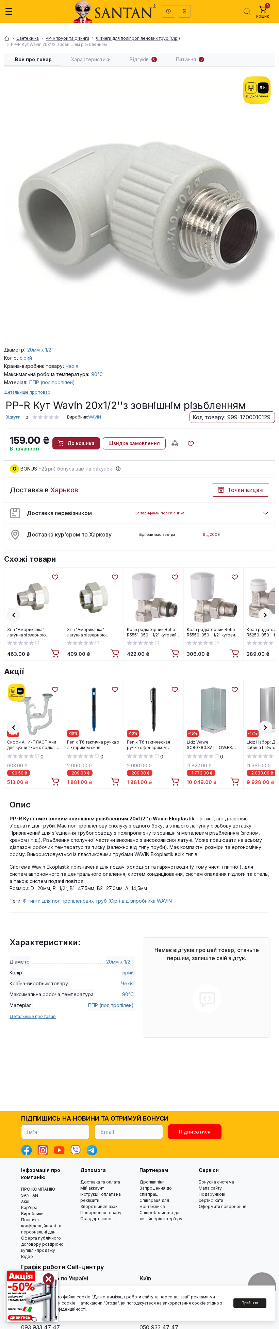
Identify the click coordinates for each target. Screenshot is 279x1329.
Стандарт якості (96, 1218)
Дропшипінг (152, 1182)
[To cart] (56, 654)
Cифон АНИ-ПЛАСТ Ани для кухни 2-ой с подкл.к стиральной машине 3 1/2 (32, 744)
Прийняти (250, 1303)
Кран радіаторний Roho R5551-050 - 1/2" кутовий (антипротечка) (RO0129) (152, 632)
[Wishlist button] (190, 443)
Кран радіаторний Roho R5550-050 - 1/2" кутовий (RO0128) (212, 632)
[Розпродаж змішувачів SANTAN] (32, 1296)
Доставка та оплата (100, 1182)
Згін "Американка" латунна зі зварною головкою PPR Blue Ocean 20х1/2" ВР (94, 632)
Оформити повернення (222, 1206)
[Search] (247, 11)
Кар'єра (29, 1207)
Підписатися (195, 1132)
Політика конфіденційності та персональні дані (41, 1225)
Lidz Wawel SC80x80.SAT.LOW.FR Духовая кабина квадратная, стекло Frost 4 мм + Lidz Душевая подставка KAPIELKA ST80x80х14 (212, 744)
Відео (27, 1256)
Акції (14, 671)
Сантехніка (27, 38)
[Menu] (8, 11)
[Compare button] (174, 443)
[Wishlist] (55, 576)
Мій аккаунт (92, 1188)
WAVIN (94, 417)
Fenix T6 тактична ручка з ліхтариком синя (93, 744)
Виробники (32, 1213)
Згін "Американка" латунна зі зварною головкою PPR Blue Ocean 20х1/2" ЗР (34, 632)
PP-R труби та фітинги (67, 38)
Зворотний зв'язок (98, 1206)
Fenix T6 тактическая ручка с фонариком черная (148, 744)
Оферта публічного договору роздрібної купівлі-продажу (43, 1244)
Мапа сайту (210, 1188)
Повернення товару (100, 1212)
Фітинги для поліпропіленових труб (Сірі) (138, 38)
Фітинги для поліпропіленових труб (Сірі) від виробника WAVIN (97, 901)
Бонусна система (216, 1182)
